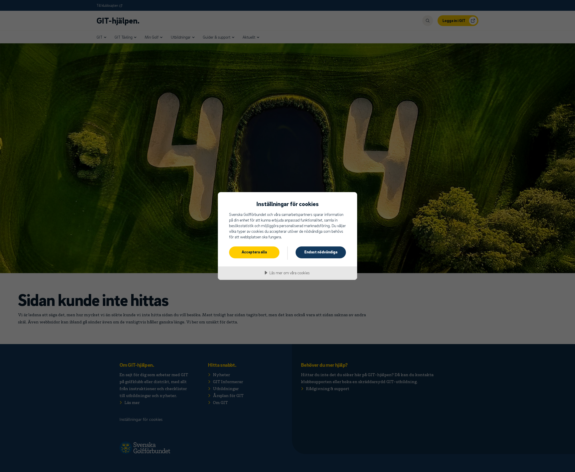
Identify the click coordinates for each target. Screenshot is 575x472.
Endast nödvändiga (320, 252)
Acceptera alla (254, 252)
